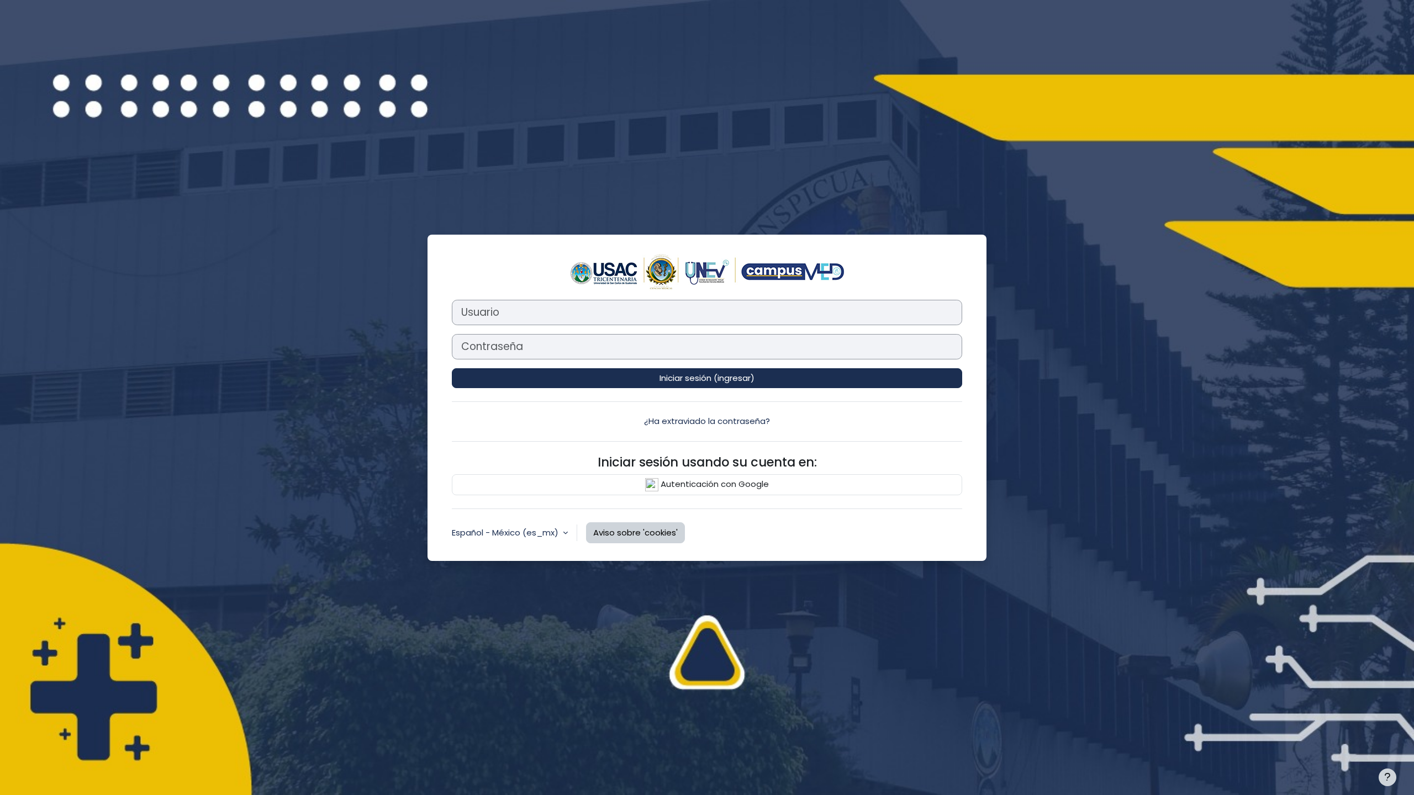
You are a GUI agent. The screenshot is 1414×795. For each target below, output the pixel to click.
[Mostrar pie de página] (1387, 777)
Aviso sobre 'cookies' (635, 532)
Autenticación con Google (713, 484)
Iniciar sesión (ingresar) (707, 378)
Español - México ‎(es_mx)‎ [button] (506, 532)
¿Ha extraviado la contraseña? (707, 421)
